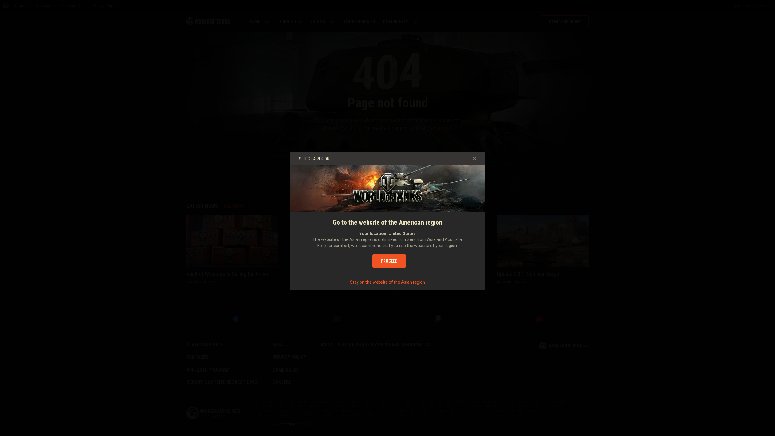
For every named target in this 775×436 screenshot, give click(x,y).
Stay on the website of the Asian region (387, 282)
